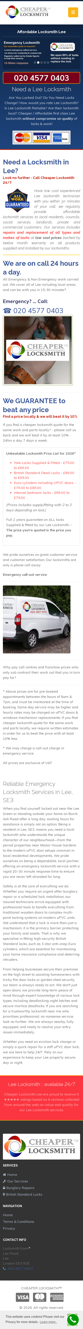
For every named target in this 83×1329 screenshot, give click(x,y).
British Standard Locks (24, 1194)
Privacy (9, 1228)
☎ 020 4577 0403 (33, 310)
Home (12, 1174)
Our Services (17, 1181)
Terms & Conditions (18, 1221)
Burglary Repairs (20, 1188)
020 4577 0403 (41, 78)
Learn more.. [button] (48, 1322)
